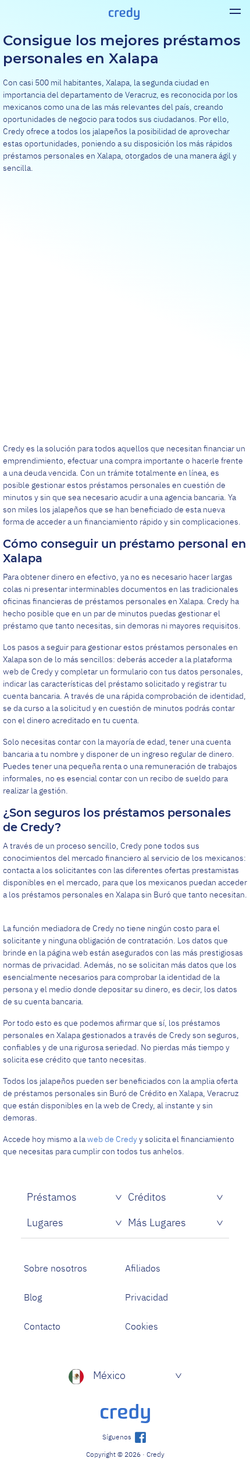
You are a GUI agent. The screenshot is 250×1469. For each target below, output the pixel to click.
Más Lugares (157, 1222)
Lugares (45, 1222)
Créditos (147, 1197)
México (109, 1375)
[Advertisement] (125, 308)
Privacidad (146, 1297)
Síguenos (117, 1436)
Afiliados (142, 1268)
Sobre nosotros (55, 1268)
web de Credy (112, 1139)
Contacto (42, 1326)
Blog (33, 1297)
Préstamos (52, 1197)
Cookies (141, 1326)
